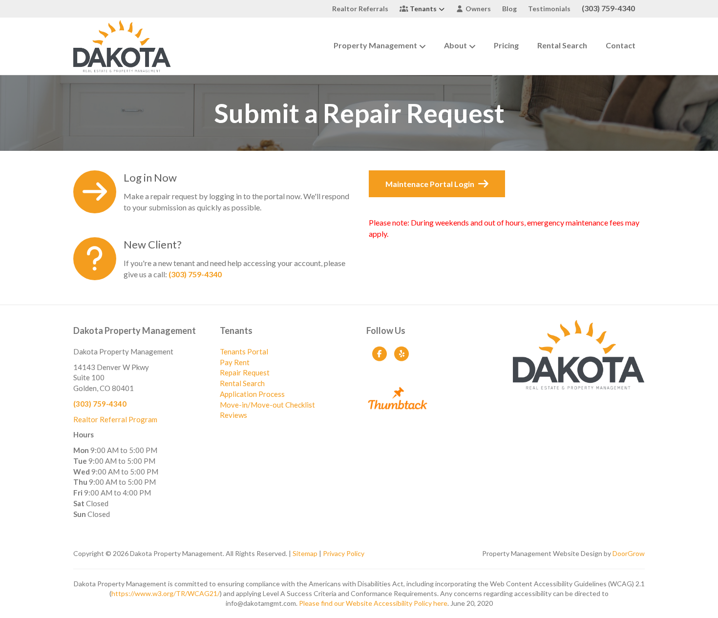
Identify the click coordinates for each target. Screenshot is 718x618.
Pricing (506, 45)
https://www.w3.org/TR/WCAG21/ (165, 593)
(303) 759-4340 (608, 8)
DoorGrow (628, 553)
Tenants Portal (244, 351)
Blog (509, 8)
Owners (477, 8)
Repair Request (245, 372)
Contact (620, 45)
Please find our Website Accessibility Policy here (373, 603)
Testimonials (549, 8)
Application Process (252, 394)
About (455, 45)
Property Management (375, 45)
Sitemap (305, 553)
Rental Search (562, 45)
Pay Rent (235, 362)
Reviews (233, 415)
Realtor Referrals (360, 8)
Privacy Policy (343, 553)
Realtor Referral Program (115, 419)
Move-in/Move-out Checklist (267, 404)
